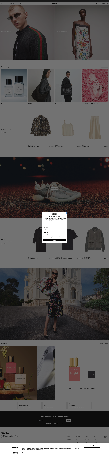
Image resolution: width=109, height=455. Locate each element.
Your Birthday (46, 232)
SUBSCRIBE (54, 240)
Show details (25, 452)
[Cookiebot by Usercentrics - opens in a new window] (15, 453)
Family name (57, 222)
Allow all (92, 445)
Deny (92, 448)
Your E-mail (45, 227)
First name (45, 222)
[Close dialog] (66, 213)
